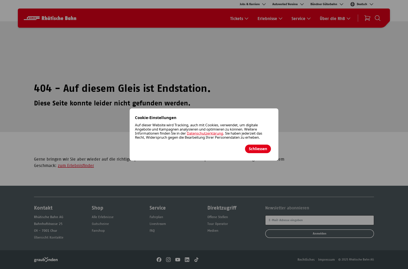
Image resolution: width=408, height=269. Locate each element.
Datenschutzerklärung (205, 133)
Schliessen (258, 148)
